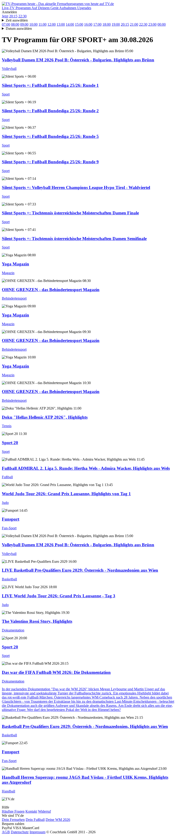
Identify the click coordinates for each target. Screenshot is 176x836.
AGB (6, 832)
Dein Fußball (35, 820)
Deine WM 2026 (58, 820)
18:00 (106, 24)
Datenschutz (20, 832)
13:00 (61, 24)
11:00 (42, 24)
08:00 (15, 24)
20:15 (13, 16)
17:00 (97, 24)
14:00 (70, 24)
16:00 (88, 24)
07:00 (6, 24)
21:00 (134, 24)
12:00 (51, 24)
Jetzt (5, 16)
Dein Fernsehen (13, 820)
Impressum (37, 832)
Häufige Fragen (13, 811)
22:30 (22, 16)
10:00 (33, 24)
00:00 (161, 24)
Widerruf (44, 811)
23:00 (152, 24)
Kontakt (31, 811)
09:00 (24, 24)
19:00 (116, 24)
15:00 (79, 24)
